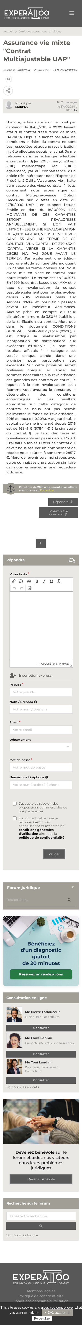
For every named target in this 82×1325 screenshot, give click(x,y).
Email (14, 722)
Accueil (8, 31)
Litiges (56, 31)
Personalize (42, 1318)
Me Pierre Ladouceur (42, 1012)
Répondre (61, 502)
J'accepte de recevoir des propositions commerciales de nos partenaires (43, 807)
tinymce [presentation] (63, 663)
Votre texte (18, 574)
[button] (13, 581)
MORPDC (71, 70)
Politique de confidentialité (41, 1296)
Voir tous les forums (22, 1235)
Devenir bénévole (41, 1179)
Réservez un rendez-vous (41, 974)
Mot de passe (20, 760)
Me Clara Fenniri (38, 1038)
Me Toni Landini (38, 1062)
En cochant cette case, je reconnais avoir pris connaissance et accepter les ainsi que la (41, 828)
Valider (54, 854)
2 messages (69, 102)
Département (20, 739)
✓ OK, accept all (57, 1313)
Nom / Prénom (22, 702)
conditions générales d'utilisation (36, 832)
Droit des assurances (33, 31)
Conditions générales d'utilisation (41, 1301)
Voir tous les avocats (22, 1087)
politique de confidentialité (41, 837)
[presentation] (13, 581)
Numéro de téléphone (27, 777)
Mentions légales (41, 1291)
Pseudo (15, 684)
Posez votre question (58, 512)
